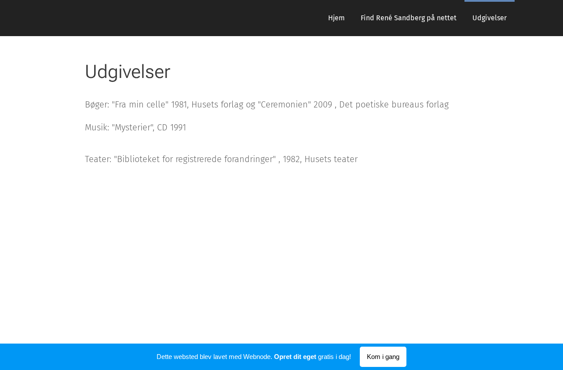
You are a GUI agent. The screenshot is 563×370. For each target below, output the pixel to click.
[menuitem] (336, 18)
